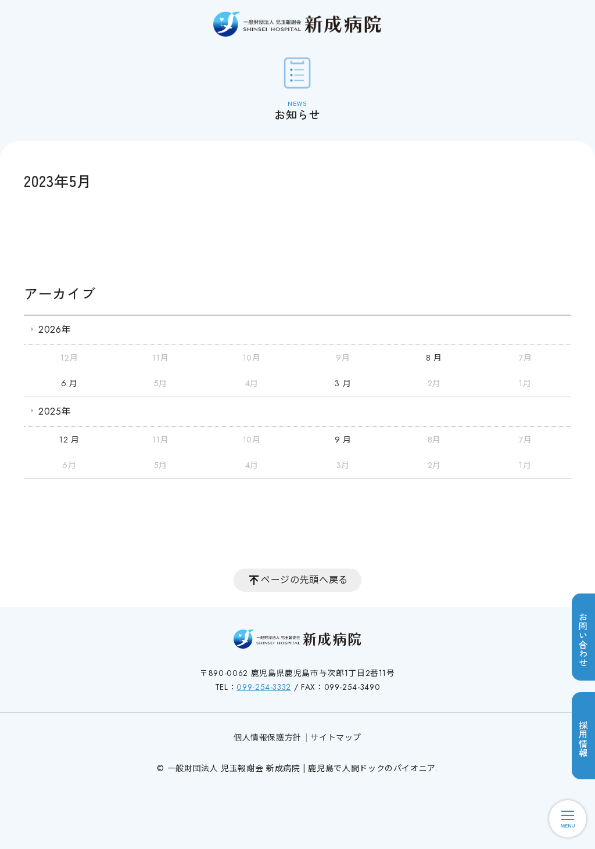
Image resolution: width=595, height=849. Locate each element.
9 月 (343, 439)
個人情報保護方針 (268, 737)
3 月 (343, 383)
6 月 (69, 383)
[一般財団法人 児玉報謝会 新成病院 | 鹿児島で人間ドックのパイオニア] (297, 24)
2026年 (54, 329)
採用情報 (583, 739)
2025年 (54, 411)
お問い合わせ (583, 640)
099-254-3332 (263, 687)
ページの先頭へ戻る (304, 580)
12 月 (69, 439)
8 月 (434, 358)
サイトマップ (335, 737)
